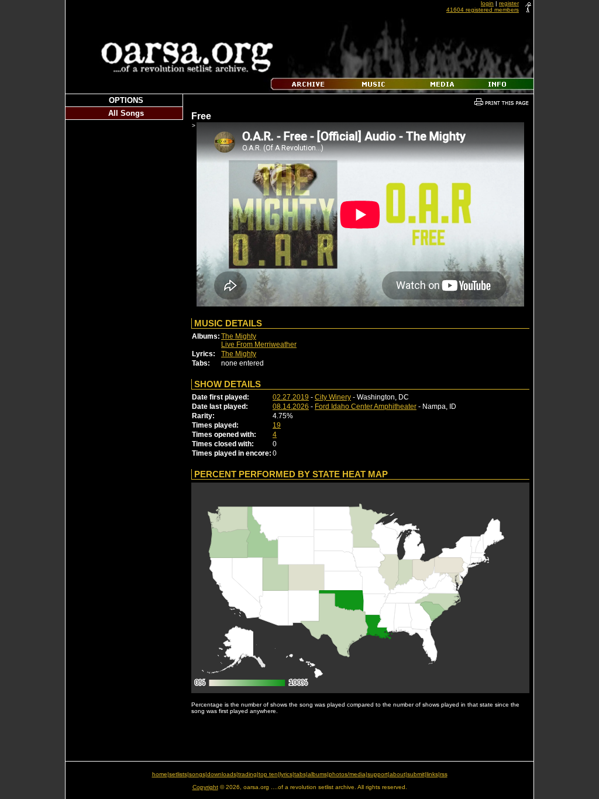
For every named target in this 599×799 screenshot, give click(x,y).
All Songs (126, 113)
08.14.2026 (291, 406)
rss (443, 774)
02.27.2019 (291, 397)
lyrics (286, 774)
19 (277, 425)
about (397, 774)
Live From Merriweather (259, 344)
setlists (178, 774)
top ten (268, 774)
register (509, 3)
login (487, 3)
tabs (300, 774)
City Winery (333, 397)
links (432, 774)
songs (197, 774)
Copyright (205, 787)
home (159, 774)
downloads (221, 774)
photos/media (347, 774)
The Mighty (238, 336)
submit (416, 774)
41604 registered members (482, 9)
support (377, 774)
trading (247, 774)
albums (317, 774)
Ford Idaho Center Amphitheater (365, 406)
